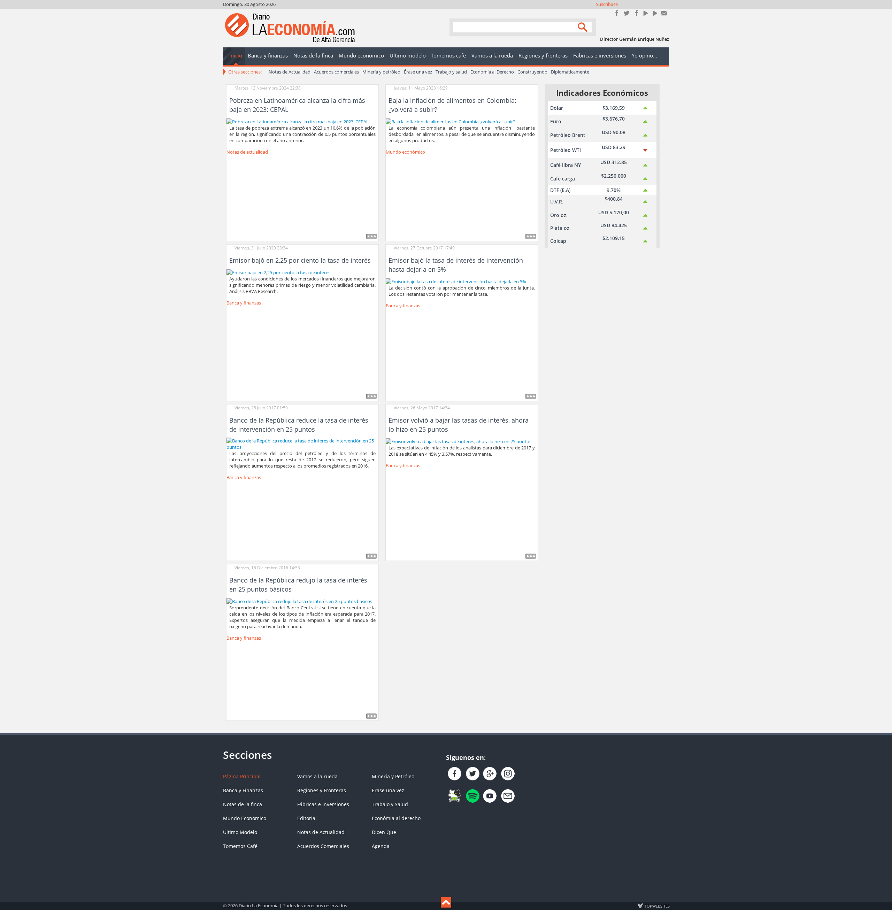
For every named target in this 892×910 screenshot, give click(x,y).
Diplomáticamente (570, 72)
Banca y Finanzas (243, 790)
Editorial (307, 818)
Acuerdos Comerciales (323, 846)
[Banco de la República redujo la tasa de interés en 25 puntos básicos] (299, 600)
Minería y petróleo (381, 72)
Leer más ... (371, 236)
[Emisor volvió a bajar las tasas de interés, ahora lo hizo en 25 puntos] (458, 441)
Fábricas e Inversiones (323, 804)
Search (584, 26)
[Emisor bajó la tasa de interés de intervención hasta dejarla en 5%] (456, 281)
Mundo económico (405, 152)
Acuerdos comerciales (336, 72)
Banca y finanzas (243, 303)
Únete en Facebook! (617, 13)
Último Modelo (240, 832)
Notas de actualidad (247, 152)
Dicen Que (384, 832)
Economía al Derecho (492, 72)
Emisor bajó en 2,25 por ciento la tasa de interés (300, 260)
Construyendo (532, 72)
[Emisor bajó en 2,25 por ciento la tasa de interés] (278, 272)
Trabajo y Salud (390, 804)
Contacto (664, 13)
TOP (657, 905)
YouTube (645, 13)
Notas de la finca (242, 804)
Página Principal (242, 776)
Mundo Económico (244, 818)
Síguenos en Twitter (626, 13)
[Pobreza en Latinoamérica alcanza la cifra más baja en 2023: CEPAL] (297, 121)
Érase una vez (418, 72)
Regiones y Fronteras (321, 790)
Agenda (381, 846)
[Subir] (446, 902)
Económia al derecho (396, 818)
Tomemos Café (240, 846)
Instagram (635, 13)
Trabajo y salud (451, 72)
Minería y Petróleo (393, 776)
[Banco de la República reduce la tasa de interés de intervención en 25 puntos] (302, 443)
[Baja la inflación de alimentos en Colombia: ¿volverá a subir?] (450, 121)
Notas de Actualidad (289, 72)
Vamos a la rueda (317, 776)
